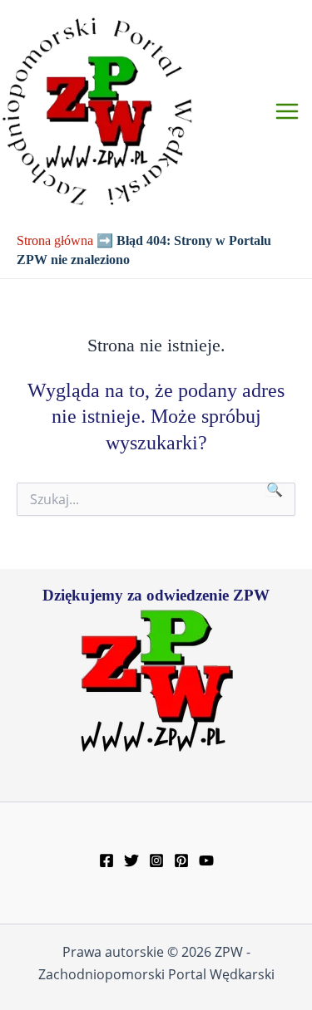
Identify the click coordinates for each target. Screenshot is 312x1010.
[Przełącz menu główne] (287, 111)
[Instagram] (156, 860)
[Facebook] (106, 860)
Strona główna (55, 240)
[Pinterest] (181, 860)
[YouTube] (206, 860)
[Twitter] (131, 860)
